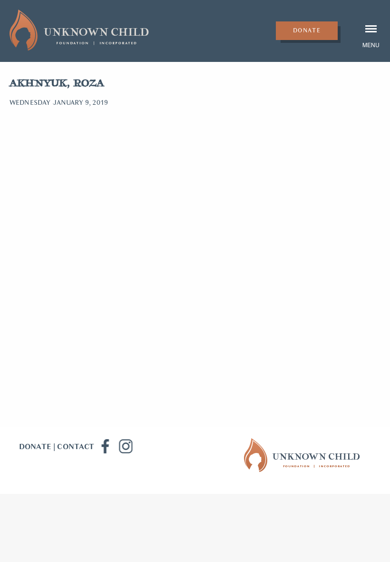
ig (125, 446)
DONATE (35, 447)
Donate (307, 30)
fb (104, 446)
